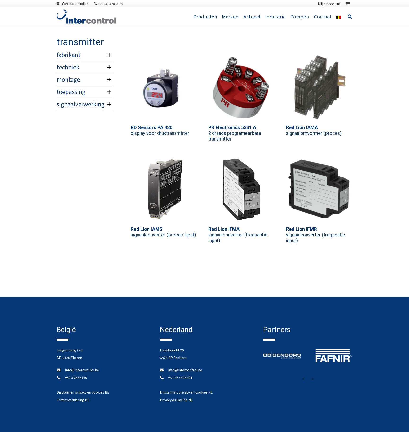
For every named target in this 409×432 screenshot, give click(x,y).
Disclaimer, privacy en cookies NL (186, 392)
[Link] (86, 16)
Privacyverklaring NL (176, 399)
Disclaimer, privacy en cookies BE (83, 392)
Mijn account (329, 3)
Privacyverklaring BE (73, 399)
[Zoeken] (350, 16)
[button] (303, 379)
